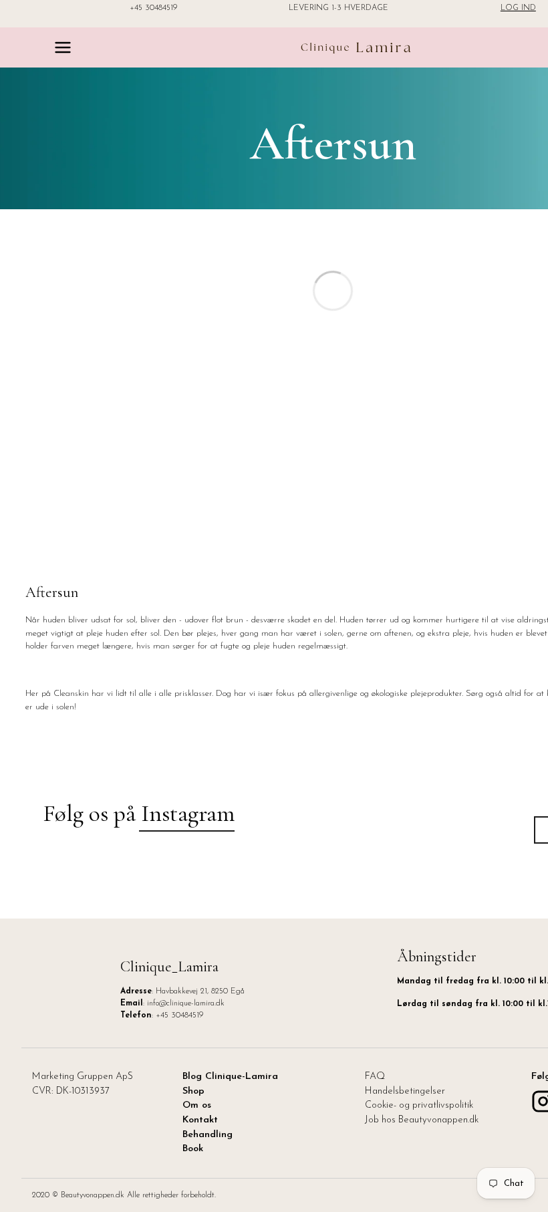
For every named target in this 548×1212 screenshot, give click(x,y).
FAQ (375, 1077)
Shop (193, 1091)
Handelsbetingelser (405, 1091)
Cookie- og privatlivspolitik (419, 1105)
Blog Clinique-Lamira (230, 1077)
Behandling (207, 1135)
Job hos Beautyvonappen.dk (421, 1120)
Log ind (518, 8)
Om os (196, 1105)
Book (192, 1149)
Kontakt (200, 1120)
